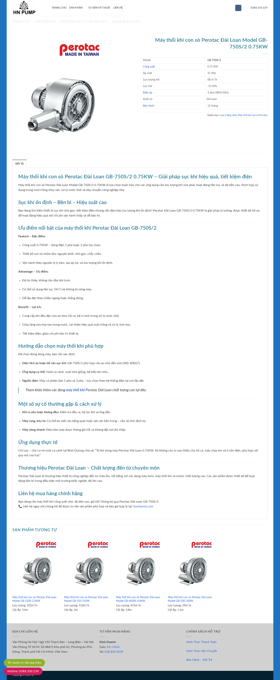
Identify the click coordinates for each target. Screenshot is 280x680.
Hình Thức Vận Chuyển (201, 651)
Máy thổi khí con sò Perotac (83, 21)
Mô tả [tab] (19, 164)
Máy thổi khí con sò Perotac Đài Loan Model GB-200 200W (190, 599)
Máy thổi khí (45, 21)
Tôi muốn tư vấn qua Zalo (24, 662)
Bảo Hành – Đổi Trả (199, 659)
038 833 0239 (114, 651)
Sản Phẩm (75, 8)
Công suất (149, 66)
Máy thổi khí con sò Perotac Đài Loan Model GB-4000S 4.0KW (138, 599)
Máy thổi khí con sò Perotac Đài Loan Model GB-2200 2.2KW (34, 599)
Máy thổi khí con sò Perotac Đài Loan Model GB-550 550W (86, 599)
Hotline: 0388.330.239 (23, 671)
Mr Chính (113, 647)
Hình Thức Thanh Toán (201, 642)
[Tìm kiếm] (238, 8)
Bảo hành (148, 105)
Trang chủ (21, 21)
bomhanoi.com (143, 506)
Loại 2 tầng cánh (125, 21)
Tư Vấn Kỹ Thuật (99, 8)
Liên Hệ (118, 8)
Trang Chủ (59, 8)
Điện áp (147, 92)
